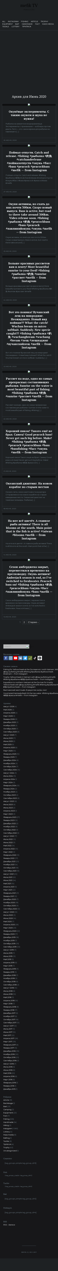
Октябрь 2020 (9, 906)
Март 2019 (7, 966)
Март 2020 (8, 928)
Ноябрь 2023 (9, 792)
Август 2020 (8, 912)
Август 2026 (8, 707)
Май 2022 (7, 846)
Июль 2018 (8, 991)
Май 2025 (7, 744)
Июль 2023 (8, 805)
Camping (7, 1110)
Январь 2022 (8, 858)
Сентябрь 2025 (10, 732)
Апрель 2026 (9, 713)
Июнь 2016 (7, 1070)
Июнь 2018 (8, 994)
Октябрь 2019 (9, 944)
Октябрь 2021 (9, 868)
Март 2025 (8, 751)
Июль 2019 (7, 953)
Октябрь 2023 (9, 795)
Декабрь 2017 (9, 1013)
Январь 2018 (8, 1010)
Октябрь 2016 (9, 1057)
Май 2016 (7, 1073)
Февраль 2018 (9, 1007)
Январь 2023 (9, 820)
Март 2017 (7, 1042)
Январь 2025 (8, 757)
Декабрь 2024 (9, 760)
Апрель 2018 (9, 1001)
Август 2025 (8, 735)
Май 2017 (7, 1035)
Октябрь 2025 (9, 729)
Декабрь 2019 (9, 937)
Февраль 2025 (9, 754)
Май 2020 (7, 922)
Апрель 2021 (8, 887)
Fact (37, 24)
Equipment (7, 24)
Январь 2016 (8, 1086)
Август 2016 (8, 1064)
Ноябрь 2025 (9, 725)
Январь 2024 (9, 789)
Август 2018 (8, 988)
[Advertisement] (29, 60)
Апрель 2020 (9, 925)
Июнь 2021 (7, 880)
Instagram (13, 21)
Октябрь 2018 (9, 982)
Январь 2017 (8, 1048)
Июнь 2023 (8, 808)
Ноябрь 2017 (8, 1016)
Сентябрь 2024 (10, 770)
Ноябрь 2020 (9, 903)
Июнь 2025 (8, 741)
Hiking (6, 1125)
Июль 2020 (8, 915)
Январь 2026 (9, 719)
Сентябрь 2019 (9, 947)
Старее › (33, 622)
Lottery (16, 27)
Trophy (44, 21)
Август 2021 (8, 874)
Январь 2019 (8, 972)
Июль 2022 (8, 839)
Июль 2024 (8, 776)
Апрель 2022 (9, 849)
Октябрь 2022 (9, 830)
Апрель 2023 (9, 811)
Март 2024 (8, 782)
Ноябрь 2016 (9, 1054)
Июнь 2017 (7, 1032)
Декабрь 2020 (9, 899)
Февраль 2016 (9, 1083)
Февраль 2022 (9, 855)
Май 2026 (7, 710)
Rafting (6, 1138)
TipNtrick (26, 27)
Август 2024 (8, 773)
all (3, 21)
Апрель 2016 (8, 1076)
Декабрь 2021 (9, 861)
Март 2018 (7, 1004)
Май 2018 (7, 997)
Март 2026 (8, 716)
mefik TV (29, 5)
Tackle (5, 27)
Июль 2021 (7, 877)
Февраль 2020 (9, 931)
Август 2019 (8, 950)
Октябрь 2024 (9, 767)
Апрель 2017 (8, 1038)
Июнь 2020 (8, 918)
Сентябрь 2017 (9, 1023)
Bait (17, 24)
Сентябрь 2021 (9, 871)
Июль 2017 (7, 1029)
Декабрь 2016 (9, 1051)
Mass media (48, 24)
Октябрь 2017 (9, 1020)
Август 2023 (8, 801)
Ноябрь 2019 (9, 941)
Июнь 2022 (8, 842)
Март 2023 (8, 814)
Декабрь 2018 (9, 975)
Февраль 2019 (9, 969)
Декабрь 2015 (9, 1089)
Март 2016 (7, 1080)
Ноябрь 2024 (9, 763)
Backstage (8, 1103)
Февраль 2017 (9, 1045)
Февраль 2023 (9, 817)
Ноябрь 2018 (9, 978)
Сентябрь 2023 (10, 798)
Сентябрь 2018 (10, 985)
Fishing (24, 21)
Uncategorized (10, 1151)
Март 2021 (7, 890)
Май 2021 (7, 884)
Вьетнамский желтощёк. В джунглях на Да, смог (25, 690)
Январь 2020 (9, 934)
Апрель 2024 (9, 779)
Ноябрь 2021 (8, 865)
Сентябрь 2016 (9, 1061)
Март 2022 (8, 852)
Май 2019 (7, 959)
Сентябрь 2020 (10, 909)
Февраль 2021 (9, 893)
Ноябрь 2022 (9, 827)
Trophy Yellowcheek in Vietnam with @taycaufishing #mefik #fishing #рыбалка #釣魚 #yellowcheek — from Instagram (29, 678)
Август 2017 (8, 1026)
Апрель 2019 (8, 963)
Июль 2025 (8, 738)
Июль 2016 (7, 1067)
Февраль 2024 (9, 786)
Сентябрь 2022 (10, 833)
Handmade (27, 24)
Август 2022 (8, 836)
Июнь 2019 (7, 956)
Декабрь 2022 (9, 824)
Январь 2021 (8, 896)
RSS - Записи (9, 1225)
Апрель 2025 (9, 748)
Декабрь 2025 (9, 722)
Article (34, 21)
